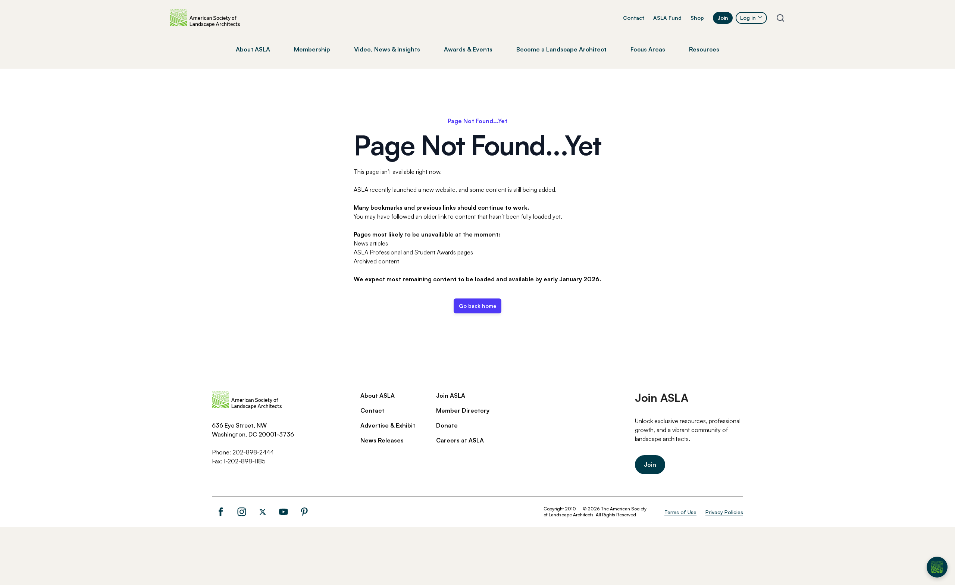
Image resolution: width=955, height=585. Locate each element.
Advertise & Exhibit (387, 425)
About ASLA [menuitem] (253, 49)
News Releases (382, 440)
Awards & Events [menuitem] (468, 49)
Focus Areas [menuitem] (647, 49)
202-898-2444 (253, 452)
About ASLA (377, 395)
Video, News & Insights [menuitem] (387, 49)
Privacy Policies (724, 512)
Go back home (477, 306)
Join (722, 18)
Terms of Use (680, 512)
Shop (697, 18)
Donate (447, 425)
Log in (748, 18)
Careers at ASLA (460, 440)
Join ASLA (450, 395)
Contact (633, 18)
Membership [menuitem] (312, 49)
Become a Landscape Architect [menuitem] (561, 49)
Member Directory (462, 410)
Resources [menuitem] (704, 49)
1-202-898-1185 (244, 461)
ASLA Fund (667, 18)
